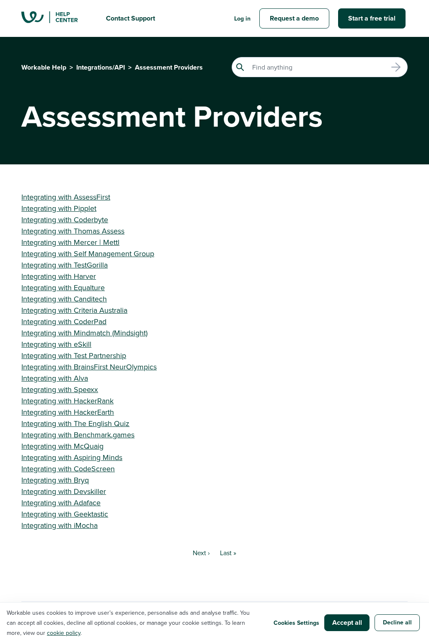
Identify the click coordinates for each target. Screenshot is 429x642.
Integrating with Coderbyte (64, 219)
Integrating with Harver (58, 276)
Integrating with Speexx (59, 389)
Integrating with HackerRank (67, 400)
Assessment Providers (169, 67)
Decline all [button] (397, 622)
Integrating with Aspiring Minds (71, 457)
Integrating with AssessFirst (65, 197)
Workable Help (43, 67)
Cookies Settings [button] (296, 623)
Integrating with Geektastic (64, 514)
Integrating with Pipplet (58, 208)
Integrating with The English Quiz (75, 423)
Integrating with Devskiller (63, 491)
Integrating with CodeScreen (68, 468)
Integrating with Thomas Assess (72, 231)
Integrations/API (100, 67)
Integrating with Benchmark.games (77, 434)
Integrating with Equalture (63, 287)
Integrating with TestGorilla (64, 265)
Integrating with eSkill (56, 344)
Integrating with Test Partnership (73, 355)
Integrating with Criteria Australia (74, 310)
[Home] (57, 18)
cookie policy (63, 633)
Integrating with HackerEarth (67, 412)
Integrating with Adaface (61, 502)
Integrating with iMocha (59, 525)
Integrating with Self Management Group (87, 253)
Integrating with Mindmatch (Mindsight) (84, 332)
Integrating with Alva (54, 378)
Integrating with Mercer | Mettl (70, 242)
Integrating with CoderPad (63, 321)
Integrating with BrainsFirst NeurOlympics (89, 366)
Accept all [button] (347, 622)
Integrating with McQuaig (62, 446)
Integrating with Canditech (64, 299)
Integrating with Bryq (55, 480)
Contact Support (130, 18)
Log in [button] (242, 18)
